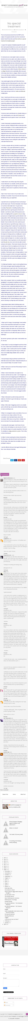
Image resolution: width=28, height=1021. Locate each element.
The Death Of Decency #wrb (16, 834)
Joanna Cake (6, 752)
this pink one (6, 242)
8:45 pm (5, 716)
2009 (5, 868)
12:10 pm (6, 608)
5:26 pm (5, 623)
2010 (5, 866)
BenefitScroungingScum (15, 805)
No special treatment (10, 914)
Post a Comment (4, 790)
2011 (5, 864)
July (6, 879)
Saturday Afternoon (9, 916)
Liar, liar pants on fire (10, 894)
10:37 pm (6, 537)
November (7, 873)
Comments (7, 1005)
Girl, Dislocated (7, 718)
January (7, 922)
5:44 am (5, 750)
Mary (5, 571)
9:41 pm (5, 517)
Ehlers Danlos (21, 69)
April (6, 884)
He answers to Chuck (10, 890)
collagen (4, 71)
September (7, 876)
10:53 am (6, 570)
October (7, 874)
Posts (6, 1002)
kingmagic (6, 700)
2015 (5, 857)
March (6, 886)
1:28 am (5, 553)
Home (14, 794)
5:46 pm (5, 686)
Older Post (23, 794)
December (7, 871)
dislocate (23, 91)
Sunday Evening (8, 901)
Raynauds (8, 207)
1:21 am (5, 788)
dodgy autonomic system (15, 431)
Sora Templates (12, 1016)
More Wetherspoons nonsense (12, 898)
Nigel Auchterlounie (8, 478)
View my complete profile (14, 807)
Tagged (6, 917)
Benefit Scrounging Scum (14, 1014)
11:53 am (6, 779)
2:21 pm (5, 698)
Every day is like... (9, 888)
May (6, 883)
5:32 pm (5, 653)
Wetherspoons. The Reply (11, 899)
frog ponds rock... (8, 555)
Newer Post (5, 794)
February (7, 921)
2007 (5, 924)
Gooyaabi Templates (15, 1018)
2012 (5, 863)
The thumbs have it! (9, 896)
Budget (6, 909)
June (6, 881)
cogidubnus (6, 538)
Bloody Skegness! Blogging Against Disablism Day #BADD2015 (15, 823)
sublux (17, 91)
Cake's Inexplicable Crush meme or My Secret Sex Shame (14, 911)
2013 (5, 861)
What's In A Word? (13, 828)
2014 (5, 859)
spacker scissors (18, 213)
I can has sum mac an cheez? (11, 919)
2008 (5, 869)
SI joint (19, 115)
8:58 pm (5, 497)
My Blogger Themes (23, 1016)
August (7, 878)
